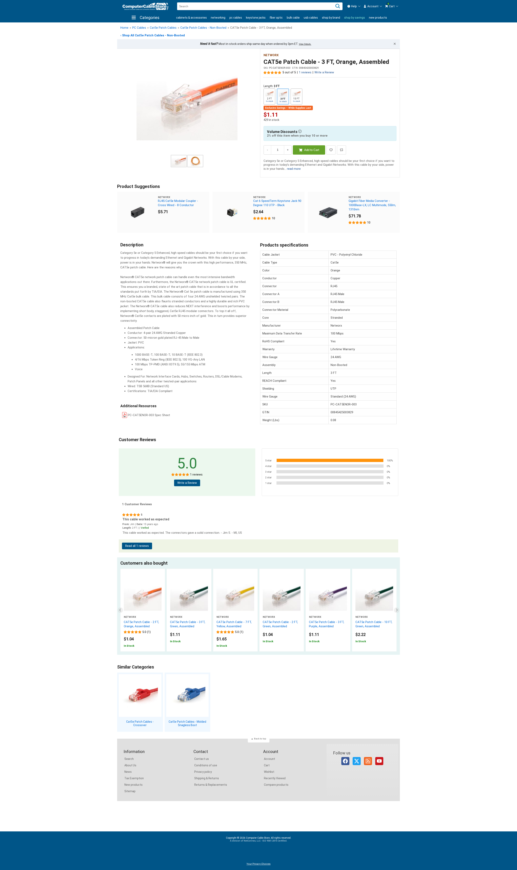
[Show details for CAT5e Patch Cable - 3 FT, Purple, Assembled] (328, 597)
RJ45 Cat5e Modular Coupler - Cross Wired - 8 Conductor (178, 203)
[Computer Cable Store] (145, 6)
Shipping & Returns (206, 778)
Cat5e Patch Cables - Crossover (140, 723)
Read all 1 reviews (137, 546)
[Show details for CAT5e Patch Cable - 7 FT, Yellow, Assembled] (235, 597)
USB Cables (311, 17)
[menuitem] (354, 6)
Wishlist (269, 771)
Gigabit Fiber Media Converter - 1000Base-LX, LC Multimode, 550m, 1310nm (372, 205)
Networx (271, 55)
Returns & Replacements (210, 784)
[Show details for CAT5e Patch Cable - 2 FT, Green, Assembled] (282, 597)
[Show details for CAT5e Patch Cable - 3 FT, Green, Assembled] (189, 597)
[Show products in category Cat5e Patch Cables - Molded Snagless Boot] (187, 695)
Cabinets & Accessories (191, 17)
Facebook (345, 761)
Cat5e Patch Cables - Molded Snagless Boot (187, 723)
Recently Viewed (275, 778)
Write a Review (324, 72)
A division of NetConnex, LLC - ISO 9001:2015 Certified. (258, 840)
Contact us (201, 758)
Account (269, 758)
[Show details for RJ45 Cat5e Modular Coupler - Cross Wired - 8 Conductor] (137, 212)
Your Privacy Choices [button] (259, 863)
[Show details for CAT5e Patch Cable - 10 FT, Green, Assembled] (374, 597)
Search (129, 758)
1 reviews (305, 72)
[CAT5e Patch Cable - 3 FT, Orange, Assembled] (187, 102)
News (128, 771)
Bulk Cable (293, 17)
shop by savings (354, 17)
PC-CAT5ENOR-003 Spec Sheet (149, 415)
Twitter (357, 761)
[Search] (337, 6)
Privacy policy (203, 771)
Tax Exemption (134, 778)
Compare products (276, 784)
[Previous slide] (120, 610)
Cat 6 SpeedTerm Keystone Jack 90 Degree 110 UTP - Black (277, 203)
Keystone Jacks (256, 17)
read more (294, 169)
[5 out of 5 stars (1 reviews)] (272, 72)
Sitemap (130, 791)
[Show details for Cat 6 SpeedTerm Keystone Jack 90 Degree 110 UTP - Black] (233, 212)
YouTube (379, 761)
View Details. (305, 44)
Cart (267, 765)
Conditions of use (205, 765)
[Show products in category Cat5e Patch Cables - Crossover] (140, 695)
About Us (130, 765)
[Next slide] (396, 610)
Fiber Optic (276, 17)
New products (378, 17)
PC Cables (235, 17)
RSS (368, 761)
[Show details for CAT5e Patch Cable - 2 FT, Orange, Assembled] (143, 597)
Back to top (260, 738)
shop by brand (331, 17)
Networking (218, 17)
